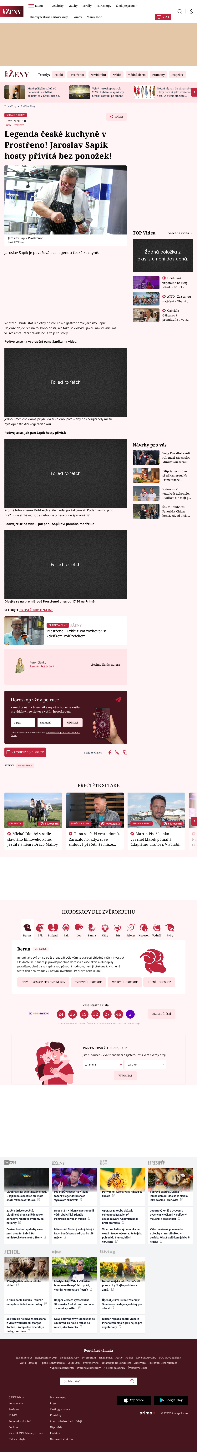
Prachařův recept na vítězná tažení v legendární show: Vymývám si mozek (71, 1196)
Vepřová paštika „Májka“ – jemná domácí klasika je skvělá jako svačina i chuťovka (169, 1196)
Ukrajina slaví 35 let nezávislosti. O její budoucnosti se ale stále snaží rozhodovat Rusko (27, 1196)
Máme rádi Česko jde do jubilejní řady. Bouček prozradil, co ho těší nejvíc (74, 1233)
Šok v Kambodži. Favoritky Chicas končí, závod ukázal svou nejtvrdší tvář (176, 511)
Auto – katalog (28, 1362)
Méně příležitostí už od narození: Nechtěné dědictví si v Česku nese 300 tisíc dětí (45, 94)
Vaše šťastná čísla (96, 1005)
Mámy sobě (94, 17)
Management (58, 1397)
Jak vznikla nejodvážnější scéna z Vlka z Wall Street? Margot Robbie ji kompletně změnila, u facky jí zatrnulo (26, 1325)
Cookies (13, 1427)
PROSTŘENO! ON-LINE (36, 610)
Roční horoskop (159, 982)
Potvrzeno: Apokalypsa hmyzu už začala (122, 1193)
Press (53, 1403)
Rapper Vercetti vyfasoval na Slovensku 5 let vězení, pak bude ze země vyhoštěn (74, 1304)
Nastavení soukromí (62, 1439)
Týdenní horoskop (88, 982)
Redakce (55, 1433)
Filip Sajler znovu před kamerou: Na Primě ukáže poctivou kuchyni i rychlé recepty (175, 475)
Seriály (87, 6)
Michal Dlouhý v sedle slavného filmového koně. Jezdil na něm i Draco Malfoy (32, 839)
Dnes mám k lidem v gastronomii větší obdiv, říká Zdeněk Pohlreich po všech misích (74, 1214)
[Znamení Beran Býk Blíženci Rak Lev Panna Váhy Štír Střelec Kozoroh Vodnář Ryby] (49, 722)
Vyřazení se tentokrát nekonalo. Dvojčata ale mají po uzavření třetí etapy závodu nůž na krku (176, 493)
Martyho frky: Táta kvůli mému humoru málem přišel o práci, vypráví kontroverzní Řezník (72, 1285)
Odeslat (72, 722)
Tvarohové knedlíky (89, 1367)
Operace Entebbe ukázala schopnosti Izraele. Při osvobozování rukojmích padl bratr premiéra (120, 1216)
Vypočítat (125, 1075)
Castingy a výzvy (60, 1409)
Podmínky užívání (20, 1421)
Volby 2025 (74, 1362)
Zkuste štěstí (161, 1014)
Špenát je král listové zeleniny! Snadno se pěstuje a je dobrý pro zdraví (122, 1304)
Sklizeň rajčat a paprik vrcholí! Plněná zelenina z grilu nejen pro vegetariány (122, 1323)
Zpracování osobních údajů (66, 1421)
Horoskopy (104, 6)
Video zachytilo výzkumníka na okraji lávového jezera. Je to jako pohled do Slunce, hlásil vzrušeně (122, 1235)
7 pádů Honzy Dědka (52, 1362)
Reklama (14, 1409)
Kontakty (55, 1415)
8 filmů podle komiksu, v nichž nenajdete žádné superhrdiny (25, 1302)
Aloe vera (140, 1362)
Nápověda (56, 1427)
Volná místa (16, 1403)
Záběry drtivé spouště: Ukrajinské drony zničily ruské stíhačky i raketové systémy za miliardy (25, 1216)
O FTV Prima (16, 1397)
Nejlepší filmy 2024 (46, 1357)
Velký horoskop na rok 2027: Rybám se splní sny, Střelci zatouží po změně (108, 92)
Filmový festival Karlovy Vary (48, 17)
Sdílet (117, 118)
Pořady (77, 17)
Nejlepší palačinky (114, 1367)
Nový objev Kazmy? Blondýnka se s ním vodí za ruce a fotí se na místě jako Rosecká (74, 1323)
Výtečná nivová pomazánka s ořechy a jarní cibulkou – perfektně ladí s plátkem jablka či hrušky (170, 1235)
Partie (119, 1357)
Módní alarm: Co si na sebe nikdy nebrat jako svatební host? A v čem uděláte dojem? (174, 94)
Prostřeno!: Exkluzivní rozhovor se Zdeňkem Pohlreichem (77, 633)
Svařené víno (91, 1362)
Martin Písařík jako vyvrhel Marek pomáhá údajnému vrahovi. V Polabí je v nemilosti (154, 841)
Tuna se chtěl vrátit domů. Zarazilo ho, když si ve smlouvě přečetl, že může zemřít (94, 841)
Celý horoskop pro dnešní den (43, 982)
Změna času (106, 1357)
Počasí (129, 1357)
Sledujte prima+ (126, 6)
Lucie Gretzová (14, 125)
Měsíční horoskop (125, 982)
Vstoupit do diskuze (28, 752)
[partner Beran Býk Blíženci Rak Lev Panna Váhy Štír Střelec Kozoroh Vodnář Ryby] (145, 1065)
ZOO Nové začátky (170, 1357)
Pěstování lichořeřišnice (163, 1362)
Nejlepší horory (69, 1357)
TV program (89, 1357)
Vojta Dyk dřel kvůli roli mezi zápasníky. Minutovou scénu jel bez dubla (176, 457)
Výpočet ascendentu (62, 1367)
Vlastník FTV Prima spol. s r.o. (26, 1433)
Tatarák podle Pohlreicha (116, 1362)
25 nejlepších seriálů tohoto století (24, 1283)
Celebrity (57, 6)
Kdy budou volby (146, 1357)
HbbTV (13, 1415)
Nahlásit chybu (17, 1439)
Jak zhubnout (24, 1357)
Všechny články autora (105, 664)
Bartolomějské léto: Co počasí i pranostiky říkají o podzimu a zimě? (121, 1285)
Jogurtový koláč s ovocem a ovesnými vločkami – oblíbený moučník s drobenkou (168, 1214)
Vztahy (73, 6)
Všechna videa (179, 233)
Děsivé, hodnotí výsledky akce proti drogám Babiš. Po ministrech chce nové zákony (25, 1233)
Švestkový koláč (137, 1367)
